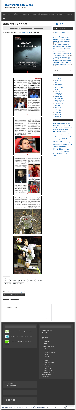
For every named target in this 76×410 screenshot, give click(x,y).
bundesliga (65, 127)
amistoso (69, 123)
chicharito (14, 292)
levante (64, 136)
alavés (54, 123)
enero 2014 (58, 112)
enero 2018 (58, 86)
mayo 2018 (58, 80)
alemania (65, 123)
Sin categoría (45, 376)
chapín (54, 129)
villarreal (54, 155)
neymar (59, 146)
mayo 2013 (58, 116)
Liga (44, 348)
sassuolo (58, 151)
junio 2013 (58, 114)
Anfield (54, 125)
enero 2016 (58, 95)
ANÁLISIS (16, 14)
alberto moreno (60, 123)
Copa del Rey (46, 345)
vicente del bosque (65, 153)
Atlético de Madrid (50, 352)
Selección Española (48, 372)
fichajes (70, 131)
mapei (65, 144)
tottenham (59, 153)
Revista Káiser (47, 368)
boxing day (59, 127)
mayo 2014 (58, 107)
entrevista (63, 131)
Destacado (57, 131)
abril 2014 (57, 109)
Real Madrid (48, 356)
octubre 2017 (58, 89)
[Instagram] (60, 24)
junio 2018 (58, 79)
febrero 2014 (58, 111)
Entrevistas (6, 14)
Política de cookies (41, 407)
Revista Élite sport (48, 366)
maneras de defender (60, 144)
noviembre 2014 (59, 100)
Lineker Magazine (25, 32)
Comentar (46, 318)
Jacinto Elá (12, 336)
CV (4, 19)
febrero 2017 (58, 93)
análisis (59, 125)
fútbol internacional (48, 346)
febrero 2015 (58, 96)
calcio (68, 127)
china (61, 129)
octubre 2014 (58, 102)
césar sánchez (65, 129)
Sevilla (46, 358)
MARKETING (60, 14)
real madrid (64, 149)
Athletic (47, 351)
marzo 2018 (58, 82)
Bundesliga (46, 341)
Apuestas (44, 332)
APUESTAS (69, 14)
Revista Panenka (47, 370)
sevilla (66, 151)
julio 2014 (57, 105)
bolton (67, 125)
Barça (46, 354)
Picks (44, 335)
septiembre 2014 (59, 103)
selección (62, 151)
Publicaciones (26, 14)
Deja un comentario (38, 28)
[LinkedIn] (62, 24)
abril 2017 (57, 91)
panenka (63, 146)
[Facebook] (57, 24)
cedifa (71, 127)
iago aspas (20, 292)
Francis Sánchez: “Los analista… (24, 341)
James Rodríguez (46, 374)
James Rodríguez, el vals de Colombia (43, 14)
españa (67, 131)
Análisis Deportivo (47, 330)
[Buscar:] (63, 70)
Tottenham (47, 364)
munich (56, 146)
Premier (36, 292)
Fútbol (5, 294)
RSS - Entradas (10, 383)
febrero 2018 (58, 84)
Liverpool (64, 142)
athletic (64, 125)
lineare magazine (59, 139)
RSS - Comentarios (11, 385)
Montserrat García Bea (26, 28)
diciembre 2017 (59, 87)
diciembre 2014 (59, 98)
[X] (54, 24)
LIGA (68, 136)
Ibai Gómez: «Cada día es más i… (25, 336)
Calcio (45, 343)
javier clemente (59, 136)
